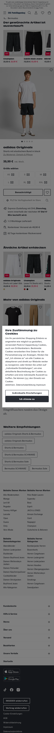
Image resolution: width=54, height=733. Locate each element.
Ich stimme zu (27, 399)
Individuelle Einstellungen (27, 393)
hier (27, 378)
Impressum (41, 385)
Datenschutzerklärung (25, 385)
